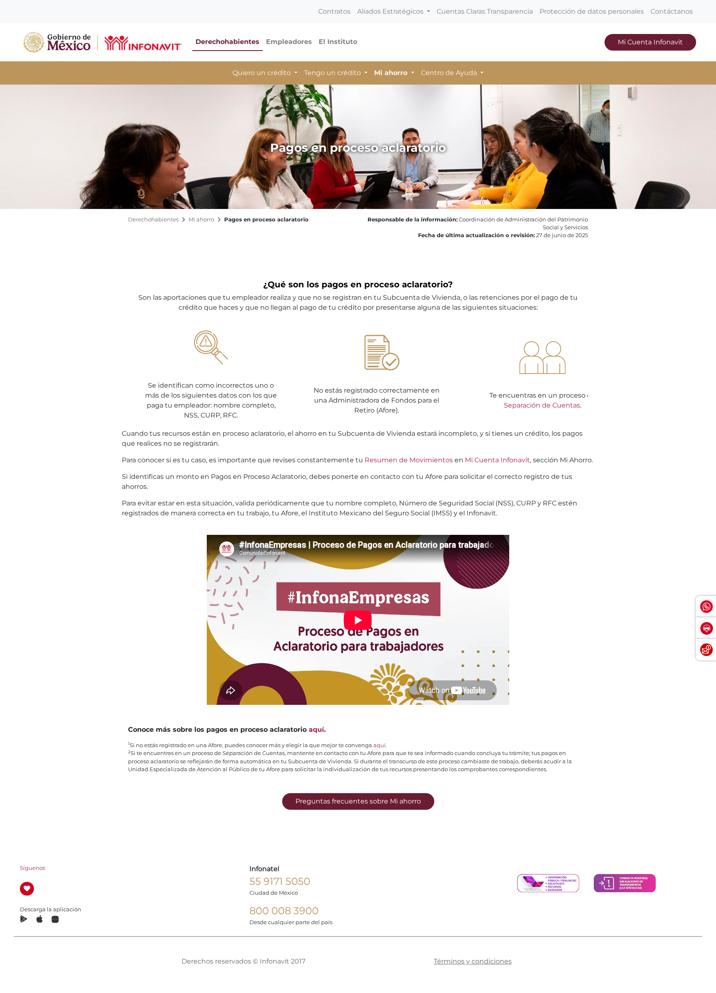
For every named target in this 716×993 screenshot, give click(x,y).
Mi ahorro (201, 219)
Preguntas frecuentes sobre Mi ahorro (358, 801)
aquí (316, 729)
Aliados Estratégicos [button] (391, 11)
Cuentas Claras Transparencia (485, 11)
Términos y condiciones (473, 961)
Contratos (334, 11)
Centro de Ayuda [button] (450, 73)
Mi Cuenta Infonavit (650, 42)
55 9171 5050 (279, 881)
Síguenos (32, 868)
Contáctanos (672, 11)
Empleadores (289, 42)
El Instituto (338, 42)
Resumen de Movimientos (409, 460)
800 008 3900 (284, 911)
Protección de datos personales (591, 11)
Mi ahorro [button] (391, 73)
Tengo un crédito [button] (333, 73)
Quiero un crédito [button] (262, 73)
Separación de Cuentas (542, 405)
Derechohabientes (227, 42)
